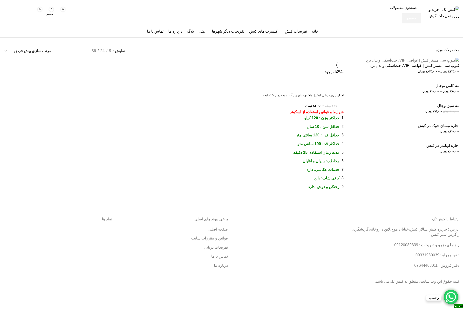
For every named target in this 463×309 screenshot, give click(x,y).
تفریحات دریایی (216, 247)
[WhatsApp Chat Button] (451, 297)
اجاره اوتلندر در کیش (442, 145)
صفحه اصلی (218, 229)
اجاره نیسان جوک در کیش (438, 126)
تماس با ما (219, 256)
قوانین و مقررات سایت (209, 238)
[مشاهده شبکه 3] (71, 50)
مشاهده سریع (338, 201)
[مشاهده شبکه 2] (80, 50)
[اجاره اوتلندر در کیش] (440, 140)
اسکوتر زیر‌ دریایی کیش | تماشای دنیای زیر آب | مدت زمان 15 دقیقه (303, 95)
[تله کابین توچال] (445, 80)
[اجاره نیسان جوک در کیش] (436, 120)
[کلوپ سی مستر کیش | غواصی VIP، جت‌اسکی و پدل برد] (412, 60)
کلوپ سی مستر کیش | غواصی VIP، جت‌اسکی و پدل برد (414, 65)
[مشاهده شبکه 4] (62, 50)
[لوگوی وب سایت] (441, 12)
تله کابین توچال (447, 86)
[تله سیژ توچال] (446, 100)
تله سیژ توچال (448, 106)
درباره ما (221, 265)
